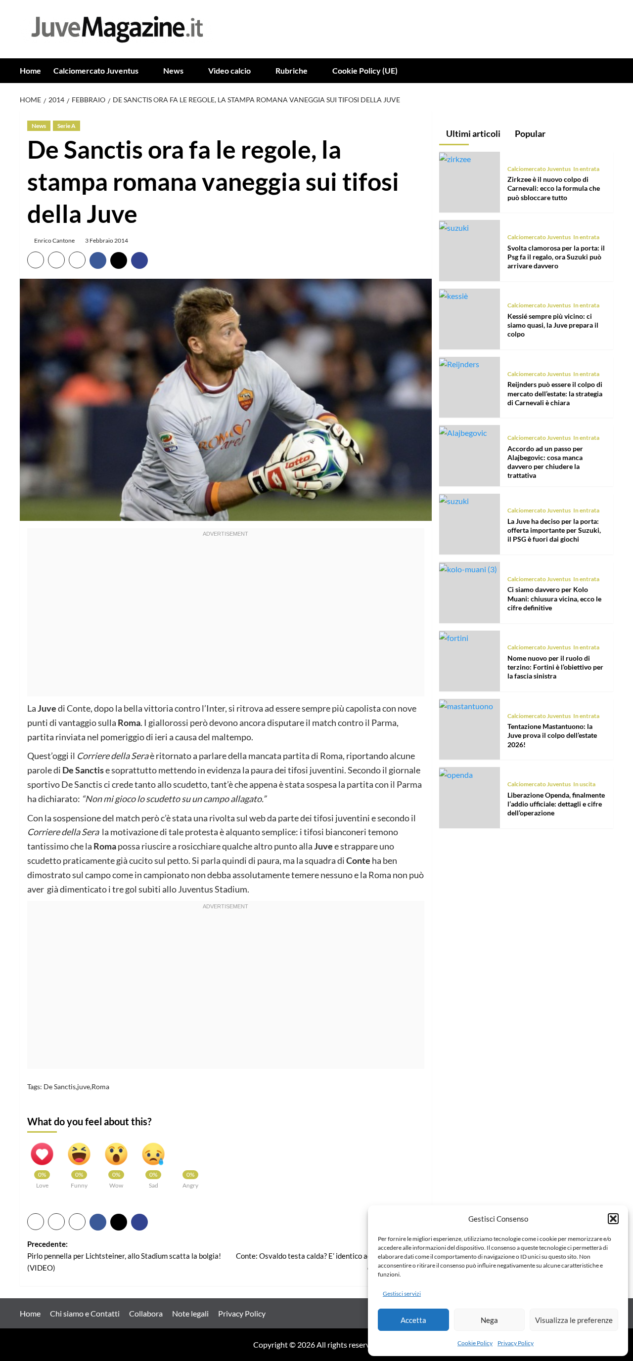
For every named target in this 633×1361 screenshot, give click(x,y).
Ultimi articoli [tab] (472, 133)
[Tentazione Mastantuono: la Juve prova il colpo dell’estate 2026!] (466, 705)
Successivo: (330, 1255)
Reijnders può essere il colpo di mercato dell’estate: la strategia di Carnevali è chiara (554, 394)
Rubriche (291, 70)
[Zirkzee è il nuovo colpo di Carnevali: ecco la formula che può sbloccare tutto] (455, 158)
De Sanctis (60, 1086)
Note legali (190, 1313)
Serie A (66, 125)
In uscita (584, 784)
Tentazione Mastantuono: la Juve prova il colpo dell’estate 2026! (552, 735)
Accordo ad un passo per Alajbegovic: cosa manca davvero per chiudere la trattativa (545, 462)
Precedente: (124, 1255)
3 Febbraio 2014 (106, 240)
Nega (489, 1320)
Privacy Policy (515, 1343)
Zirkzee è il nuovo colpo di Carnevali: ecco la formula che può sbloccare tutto (553, 188)
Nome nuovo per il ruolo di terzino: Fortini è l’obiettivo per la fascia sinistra (555, 667)
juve (83, 1086)
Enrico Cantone (54, 240)
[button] (613, 1219)
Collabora (146, 1313)
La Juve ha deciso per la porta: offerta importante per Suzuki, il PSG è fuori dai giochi (554, 530)
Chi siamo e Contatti (85, 1313)
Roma (100, 1086)
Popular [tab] (529, 133)
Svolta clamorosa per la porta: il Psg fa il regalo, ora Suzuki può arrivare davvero (556, 257)
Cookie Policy (475, 1343)
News (173, 70)
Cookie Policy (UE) (365, 70)
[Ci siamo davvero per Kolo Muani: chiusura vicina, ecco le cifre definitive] (468, 568)
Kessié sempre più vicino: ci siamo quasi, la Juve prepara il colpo (552, 325)
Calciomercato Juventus (95, 70)
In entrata (586, 168)
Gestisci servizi (402, 1293)
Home (30, 70)
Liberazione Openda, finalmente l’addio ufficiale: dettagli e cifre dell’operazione (556, 804)
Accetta (413, 1320)
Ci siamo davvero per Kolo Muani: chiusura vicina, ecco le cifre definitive (554, 599)
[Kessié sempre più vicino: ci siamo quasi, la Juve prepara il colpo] (453, 294)
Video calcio (229, 70)
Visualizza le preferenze (574, 1320)
